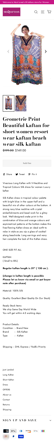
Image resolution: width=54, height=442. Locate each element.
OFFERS (6, 389)
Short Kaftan (8, 379)
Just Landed (8, 369)
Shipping (7, 409)
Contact (6, 399)
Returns (6, 404)
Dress (5, 384)
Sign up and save (20, 420)
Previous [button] (8, 50)
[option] (27, 54)
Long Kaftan (8, 374)
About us (7, 394)
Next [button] (45, 50)
